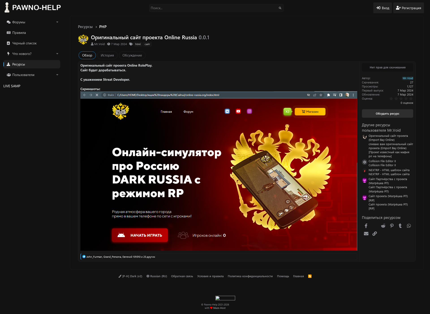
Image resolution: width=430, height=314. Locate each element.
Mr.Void (99, 44)
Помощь (283, 276)
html (138, 44)
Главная (298, 276)
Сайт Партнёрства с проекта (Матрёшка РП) (388, 181)
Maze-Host (219, 308)
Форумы (18, 22)
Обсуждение (132, 55)
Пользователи (23, 74)
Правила (19, 32)
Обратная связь (182, 276)
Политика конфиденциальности (250, 276)
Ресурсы (18, 64)
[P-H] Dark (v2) (131, 276)
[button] (57, 22)
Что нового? (22, 53)
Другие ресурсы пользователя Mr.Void (381, 127)
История (107, 55)
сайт (147, 44)
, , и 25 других (120, 256)
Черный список (24, 43)
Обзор (87, 55)
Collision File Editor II (382, 161)
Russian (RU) (158, 276)
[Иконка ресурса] (364, 162)
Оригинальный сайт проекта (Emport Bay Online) (388, 138)
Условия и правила (210, 276)
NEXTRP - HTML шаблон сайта (389, 170)
